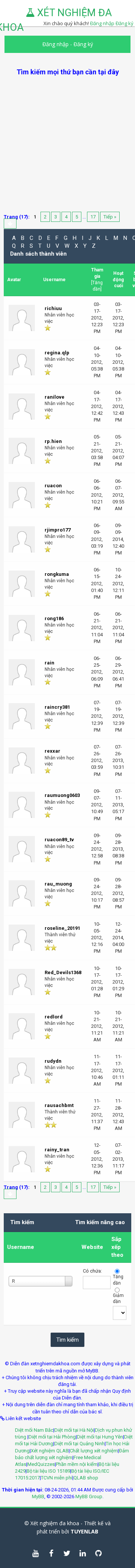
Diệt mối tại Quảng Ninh (79, 1443)
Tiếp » (110, 217)
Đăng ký (125, 23)
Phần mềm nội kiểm (77, 1464)
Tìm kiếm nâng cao (100, 1222)
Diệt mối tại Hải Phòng (52, 1437)
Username (20, 1247)
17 (93, 217)
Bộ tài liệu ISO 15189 (48, 1471)
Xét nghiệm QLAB (50, 1451)
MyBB (38, 1496)
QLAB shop (86, 1478)
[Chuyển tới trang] (10, 223)
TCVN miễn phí (56, 1478)
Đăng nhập (55, 44)
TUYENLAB (84, 1531)
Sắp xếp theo (117, 1247)
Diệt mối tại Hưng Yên (100, 1437)
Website (92, 1247)
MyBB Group (88, 1496)
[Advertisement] (67, 144)
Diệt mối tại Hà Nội (74, 1430)
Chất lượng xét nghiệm (94, 1451)
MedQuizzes (41, 1464)
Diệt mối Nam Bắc (34, 1430)
